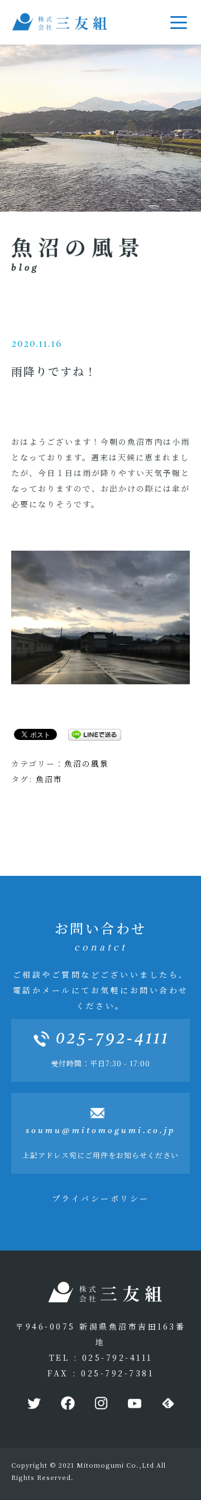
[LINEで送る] (90, 733)
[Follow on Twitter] (33, 1403)
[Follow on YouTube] (134, 1403)
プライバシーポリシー (101, 1198)
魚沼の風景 (86, 763)
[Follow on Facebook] (67, 1403)
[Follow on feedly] (167, 1403)
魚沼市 (49, 779)
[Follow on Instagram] (100, 1403)
